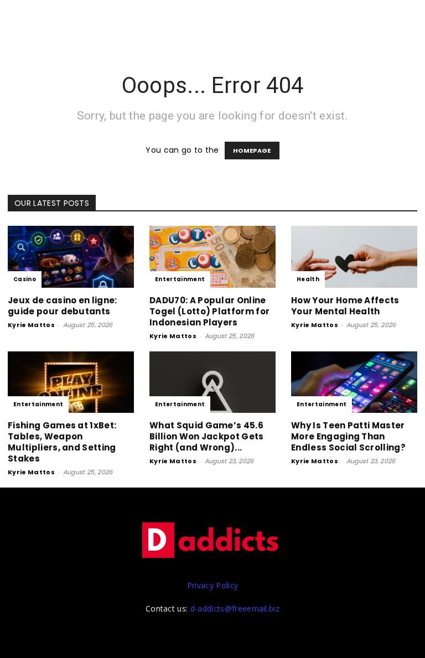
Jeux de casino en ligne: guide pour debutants (62, 305)
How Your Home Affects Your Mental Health (345, 305)
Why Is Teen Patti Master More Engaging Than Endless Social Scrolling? (348, 436)
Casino (24, 279)
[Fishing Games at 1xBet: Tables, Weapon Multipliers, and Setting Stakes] (71, 382)
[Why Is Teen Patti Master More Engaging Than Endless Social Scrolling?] (354, 382)
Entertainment (180, 279)
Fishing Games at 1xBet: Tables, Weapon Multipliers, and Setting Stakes (62, 441)
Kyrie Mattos (31, 324)
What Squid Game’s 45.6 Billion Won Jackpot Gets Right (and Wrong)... (206, 436)
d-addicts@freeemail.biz (234, 608)
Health (308, 279)
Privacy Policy (212, 585)
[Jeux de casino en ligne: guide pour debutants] (71, 257)
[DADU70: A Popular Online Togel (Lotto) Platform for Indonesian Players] (212, 257)
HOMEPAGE (252, 150)
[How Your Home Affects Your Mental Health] (354, 257)
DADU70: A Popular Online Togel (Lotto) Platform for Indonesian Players (209, 311)
